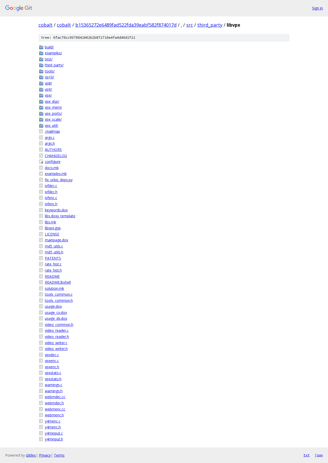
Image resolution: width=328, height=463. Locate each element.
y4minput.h (54, 439)
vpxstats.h (53, 378)
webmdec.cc (55, 396)
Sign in (317, 8)
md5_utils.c (54, 246)
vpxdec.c (52, 354)
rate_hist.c (53, 264)
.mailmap (52, 131)
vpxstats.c (53, 372)
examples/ (53, 52)
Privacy (45, 455)
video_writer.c (56, 342)
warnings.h (54, 390)
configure (52, 161)
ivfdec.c (51, 185)
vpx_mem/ (53, 107)
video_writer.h (56, 348)
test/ (49, 59)
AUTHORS (53, 149)
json (319, 455)
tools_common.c (59, 294)
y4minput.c (54, 433)
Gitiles (31, 455)
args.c (50, 137)
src (189, 25)
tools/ (50, 71)
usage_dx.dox (56, 318)
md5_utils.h (54, 252)
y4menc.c (52, 421)
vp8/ (48, 83)
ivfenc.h (51, 203)
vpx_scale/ (53, 119)
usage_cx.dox (56, 312)
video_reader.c (57, 330)
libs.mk (50, 222)
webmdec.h (54, 402)
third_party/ (54, 65)
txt (306, 455)
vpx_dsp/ (52, 101)
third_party (209, 25)
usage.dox (53, 306)
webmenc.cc (55, 409)
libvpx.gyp (53, 227)
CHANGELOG (56, 155)
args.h (50, 143)
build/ (49, 47)
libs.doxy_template (60, 215)
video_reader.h (57, 336)
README (52, 276)
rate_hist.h (53, 270)
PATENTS (53, 258)
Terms (59, 455)
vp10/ (49, 77)
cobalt (45, 25)
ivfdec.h (51, 191)
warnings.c (53, 384)
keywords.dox (56, 210)
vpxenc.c (52, 360)
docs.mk (52, 167)
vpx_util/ (51, 125)
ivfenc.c (51, 197)
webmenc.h (54, 415)
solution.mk (54, 288)
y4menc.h (53, 427)
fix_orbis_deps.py (59, 179)
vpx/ (48, 95)
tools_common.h (59, 300)
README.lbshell (58, 282)
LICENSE (52, 234)
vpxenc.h (52, 366)
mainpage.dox (56, 240)
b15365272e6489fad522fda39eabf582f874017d (126, 25)
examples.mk (56, 173)
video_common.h (59, 324)
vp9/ (48, 89)
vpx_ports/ (53, 113)
